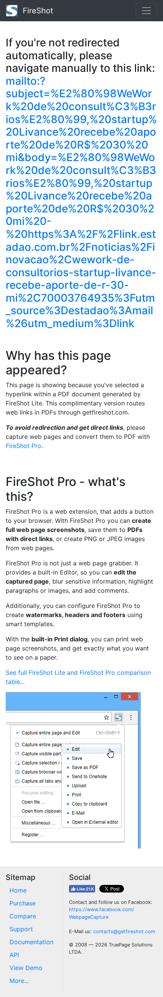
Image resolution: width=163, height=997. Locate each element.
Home (18, 890)
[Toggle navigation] (146, 10)
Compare (22, 916)
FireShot (36, 10)
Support (21, 929)
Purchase (22, 903)
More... (19, 980)
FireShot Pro (23, 445)
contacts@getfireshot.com (124, 931)
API (14, 955)
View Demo (25, 968)
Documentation (31, 942)
